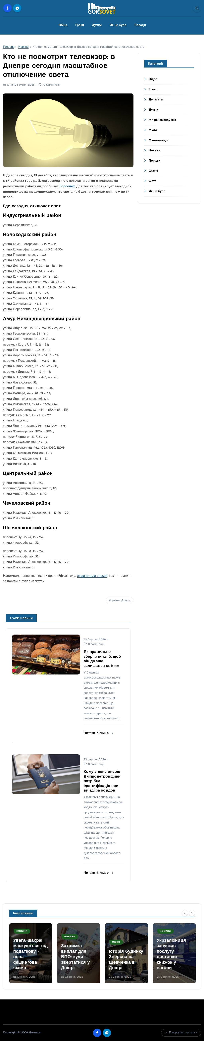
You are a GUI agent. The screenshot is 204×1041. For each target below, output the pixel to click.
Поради (140, 25)
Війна (63, 25)
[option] (30, 953)
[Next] (192, 913)
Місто (153, 130)
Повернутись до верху (183, 1032)
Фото (153, 181)
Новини (23, 47)
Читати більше (97, 733)
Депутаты (156, 99)
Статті (153, 171)
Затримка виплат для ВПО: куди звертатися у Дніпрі (75, 957)
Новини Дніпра (120, 600)
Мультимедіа (158, 140)
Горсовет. (67, 186)
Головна (8, 47)
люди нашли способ (92, 576)
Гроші (79, 25)
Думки (97, 25)
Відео (153, 79)
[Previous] (185, 913)
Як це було (118, 25)
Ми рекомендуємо (162, 120)
